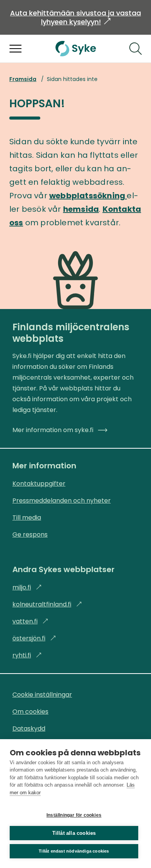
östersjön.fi (34, 638)
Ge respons (30, 534)
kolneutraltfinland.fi (47, 604)
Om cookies (30, 711)
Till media (26, 517)
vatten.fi (30, 621)
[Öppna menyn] (15, 48)
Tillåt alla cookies (74, 833)
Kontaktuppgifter (38, 483)
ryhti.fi (27, 655)
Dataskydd (28, 728)
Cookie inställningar (42, 694)
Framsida (22, 79)
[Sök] (135, 48)
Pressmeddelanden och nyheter (61, 500)
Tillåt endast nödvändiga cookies (74, 851)
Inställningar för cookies (73, 815)
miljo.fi (27, 587)
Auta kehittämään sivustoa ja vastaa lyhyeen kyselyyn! (75, 17)
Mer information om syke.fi (52, 430)
